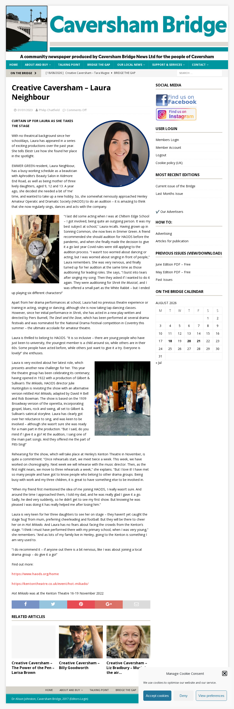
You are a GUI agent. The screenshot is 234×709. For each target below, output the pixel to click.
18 (170, 341)
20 (189, 341)
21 (198, 341)
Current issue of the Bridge (175, 186)
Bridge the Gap (98, 65)
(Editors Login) (78, 699)
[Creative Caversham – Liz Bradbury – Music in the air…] (128, 642)
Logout (161, 155)
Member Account (168, 147)
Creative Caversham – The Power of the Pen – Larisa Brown (33, 667)
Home (13, 65)
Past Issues (164, 279)
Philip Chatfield (49, 110)
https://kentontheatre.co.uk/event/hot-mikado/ (50, 583)
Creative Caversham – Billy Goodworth (79, 665)
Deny (184, 696)
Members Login (167, 140)
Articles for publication (172, 241)
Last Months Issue (169, 193)
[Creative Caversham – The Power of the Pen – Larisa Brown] (34, 642)
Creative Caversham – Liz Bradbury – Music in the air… (127, 667)
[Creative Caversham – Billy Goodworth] (81, 642)
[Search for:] (199, 72)
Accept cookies (157, 696)
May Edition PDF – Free (173, 272)
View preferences (211, 696)
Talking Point (69, 65)
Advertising (164, 233)
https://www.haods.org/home (35, 574)
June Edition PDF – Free (173, 264)
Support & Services (167, 65)
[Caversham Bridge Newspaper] (117, 57)
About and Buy (36, 65)
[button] (224, 673)
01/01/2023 (25, 110)
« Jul (159, 362)
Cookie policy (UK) (169, 163)
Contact (199, 65)
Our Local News (129, 65)
